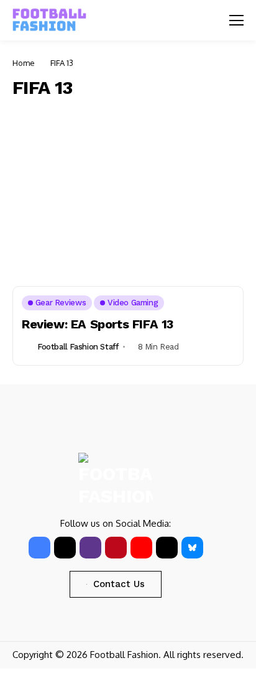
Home (23, 63)
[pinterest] (116, 547)
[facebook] (39, 547)
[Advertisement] (128, 189)
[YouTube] (141, 547)
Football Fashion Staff (77, 346)
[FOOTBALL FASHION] (49, 20)
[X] (65, 547)
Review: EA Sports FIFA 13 (97, 324)
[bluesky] (192, 547)
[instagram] (90, 547)
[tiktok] (167, 547)
